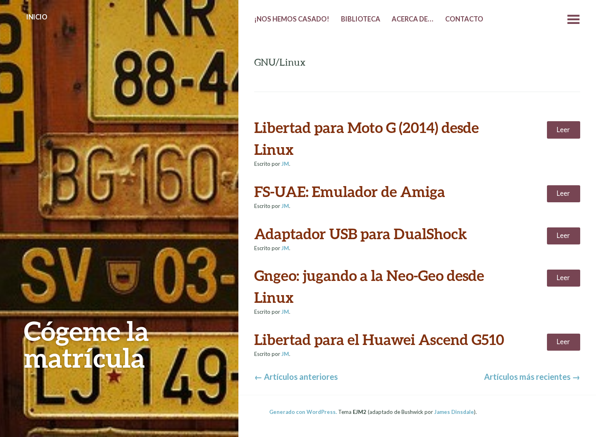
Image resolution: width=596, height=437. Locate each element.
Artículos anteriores (296, 376)
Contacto (464, 19)
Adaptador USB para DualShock (360, 233)
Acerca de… (412, 19)
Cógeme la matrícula (86, 344)
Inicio (36, 17)
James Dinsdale (454, 412)
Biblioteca (360, 19)
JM (285, 164)
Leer (563, 130)
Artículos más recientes (532, 376)
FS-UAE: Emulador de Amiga (349, 191)
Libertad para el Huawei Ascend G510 (379, 339)
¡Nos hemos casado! (291, 19)
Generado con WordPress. (303, 412)
